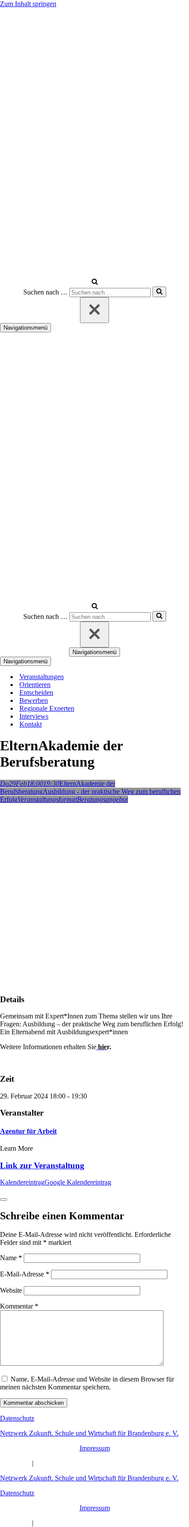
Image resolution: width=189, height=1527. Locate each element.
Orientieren (35, 684)
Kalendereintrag (22, 1182)
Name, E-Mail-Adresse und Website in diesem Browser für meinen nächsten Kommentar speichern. (87, 1383)
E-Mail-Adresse (24, 1274)
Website (11, 1290)
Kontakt (30, 724)
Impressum (95, 1448)
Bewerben (33, 700)
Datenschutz (17, 1418)
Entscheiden (36, 692)
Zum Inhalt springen (28, 3)
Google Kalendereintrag (77, 1182)
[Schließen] (94, 310)
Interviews (33, 716)
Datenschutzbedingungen (70, 1463)
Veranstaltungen (41, 676)
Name (11, 1258)
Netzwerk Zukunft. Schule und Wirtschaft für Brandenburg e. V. (89, 1433)
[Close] (3, 1199)
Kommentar (19, 1306)
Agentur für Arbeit (28, 1131)
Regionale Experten (46, 708)
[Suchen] (94, 282)
